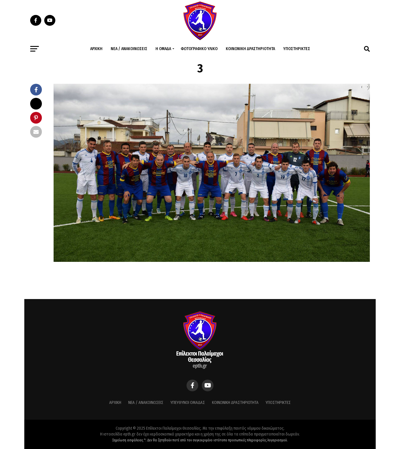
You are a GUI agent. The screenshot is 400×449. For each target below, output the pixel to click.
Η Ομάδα (163, 48)
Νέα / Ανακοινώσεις (129, 48)
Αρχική (96, 48)
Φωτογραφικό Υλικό (199, 48)
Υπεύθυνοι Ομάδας (187, 402)
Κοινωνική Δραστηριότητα (250, 48)
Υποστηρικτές (296, 48)
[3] (212, 260)
